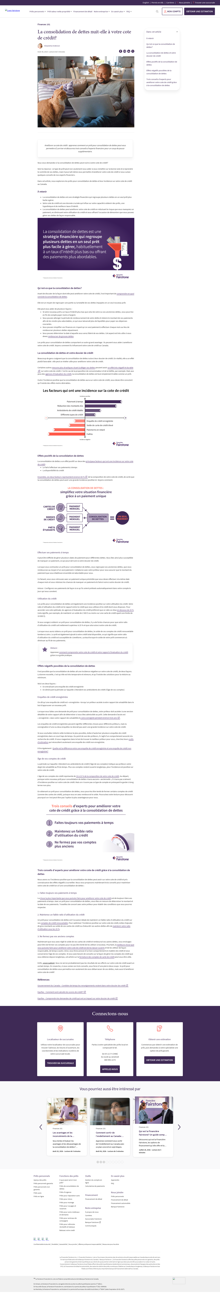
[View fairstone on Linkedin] (43, 1239)
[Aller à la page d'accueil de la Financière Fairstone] (15, 10)
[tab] (98, 1162)
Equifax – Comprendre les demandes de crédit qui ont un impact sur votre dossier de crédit (76, 998)
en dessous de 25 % (125, 610)
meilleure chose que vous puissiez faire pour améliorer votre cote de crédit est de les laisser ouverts (86, 946)
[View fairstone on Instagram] (39, 1239)
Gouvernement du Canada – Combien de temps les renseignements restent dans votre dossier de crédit (81, 985)
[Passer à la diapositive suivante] (179, 1127)
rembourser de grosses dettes (61, 336)
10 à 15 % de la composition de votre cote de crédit (97, 776)
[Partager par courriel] (124, 52)
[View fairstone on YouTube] (47, 1239)
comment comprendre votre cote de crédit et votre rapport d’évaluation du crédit (93, 652)
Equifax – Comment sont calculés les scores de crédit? (60, 992)
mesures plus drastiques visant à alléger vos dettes (73, 367)
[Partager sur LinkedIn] (128, 52)
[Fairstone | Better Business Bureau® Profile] (179, 1280)
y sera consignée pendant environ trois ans (98, 717)
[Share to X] (132, 52)
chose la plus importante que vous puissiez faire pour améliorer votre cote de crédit (75, 898)
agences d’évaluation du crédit (58, 374)
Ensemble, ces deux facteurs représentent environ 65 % (61, 477)
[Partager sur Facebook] (120, 52)
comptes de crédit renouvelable (54, 923)
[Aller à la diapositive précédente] (41, 1127)
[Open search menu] (157, 11)
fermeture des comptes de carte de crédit (96, 957)
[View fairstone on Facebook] (35, 1239)
